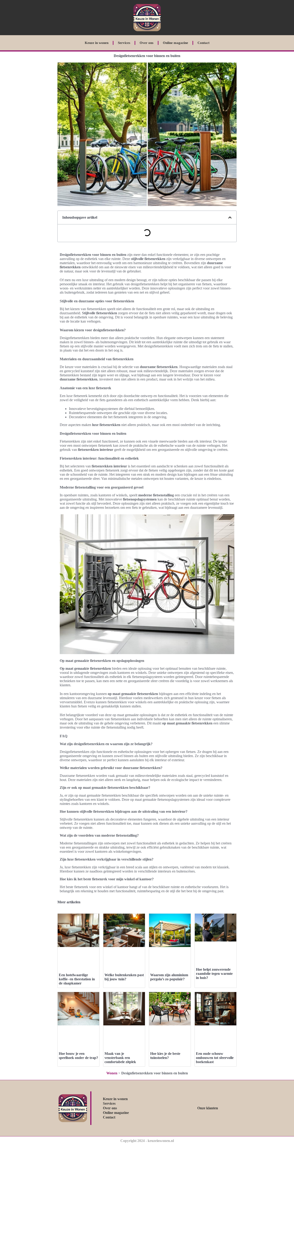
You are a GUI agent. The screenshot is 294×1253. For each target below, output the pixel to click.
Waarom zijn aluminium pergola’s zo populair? (169, 977)
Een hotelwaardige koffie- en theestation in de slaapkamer (77, 979)
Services (124, 43)
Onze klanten (207, 1108)
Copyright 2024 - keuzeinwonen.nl (147, 1141)
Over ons (146, 43)
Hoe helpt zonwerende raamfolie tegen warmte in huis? (214, 973)
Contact (203, 43)
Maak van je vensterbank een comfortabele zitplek (120, 1058)
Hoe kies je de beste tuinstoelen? (165, 1056)
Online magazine (175, 43)
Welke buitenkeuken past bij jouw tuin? (124, 977)
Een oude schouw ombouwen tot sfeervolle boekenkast (215, 1058)
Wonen (111, 1073)
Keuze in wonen (96, 43)
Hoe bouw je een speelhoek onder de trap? (78, 1056)
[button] (230, 217)
